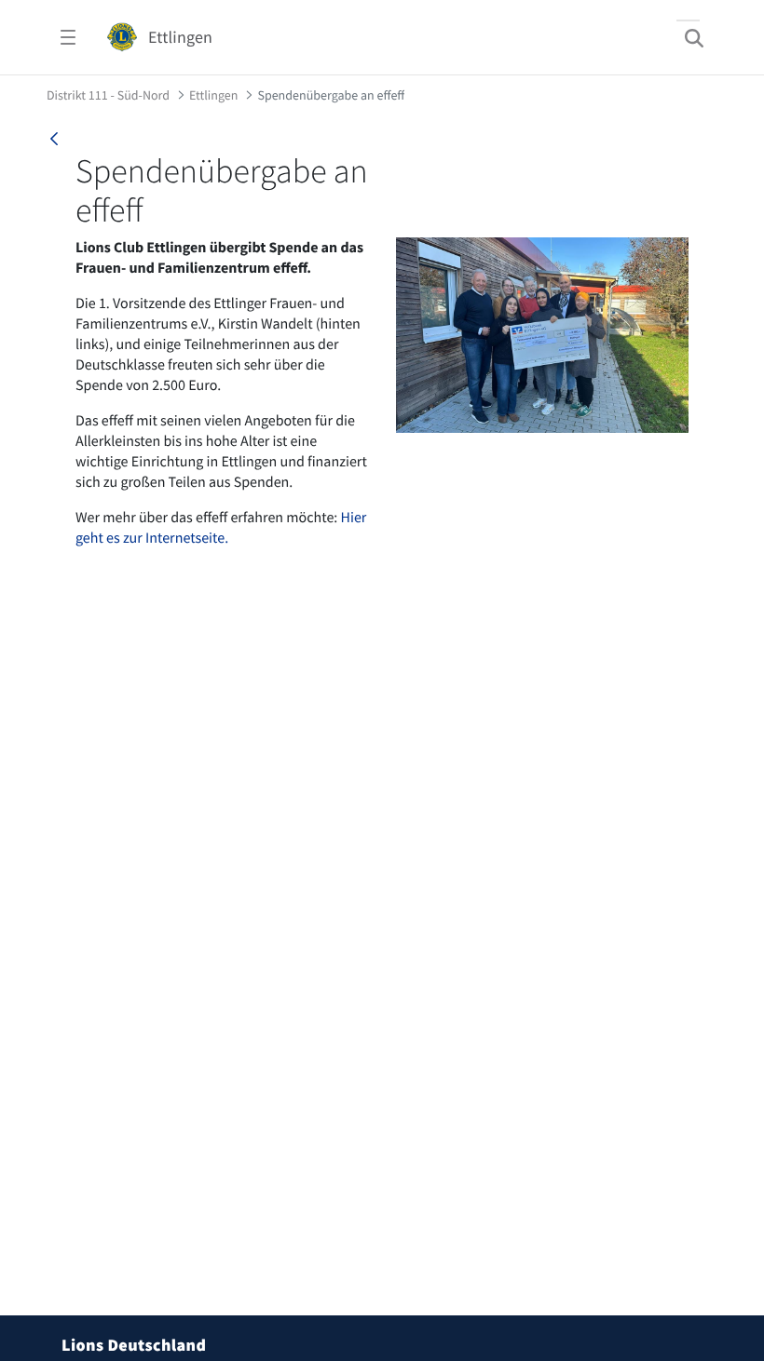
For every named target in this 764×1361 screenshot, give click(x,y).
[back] (54, 138)
